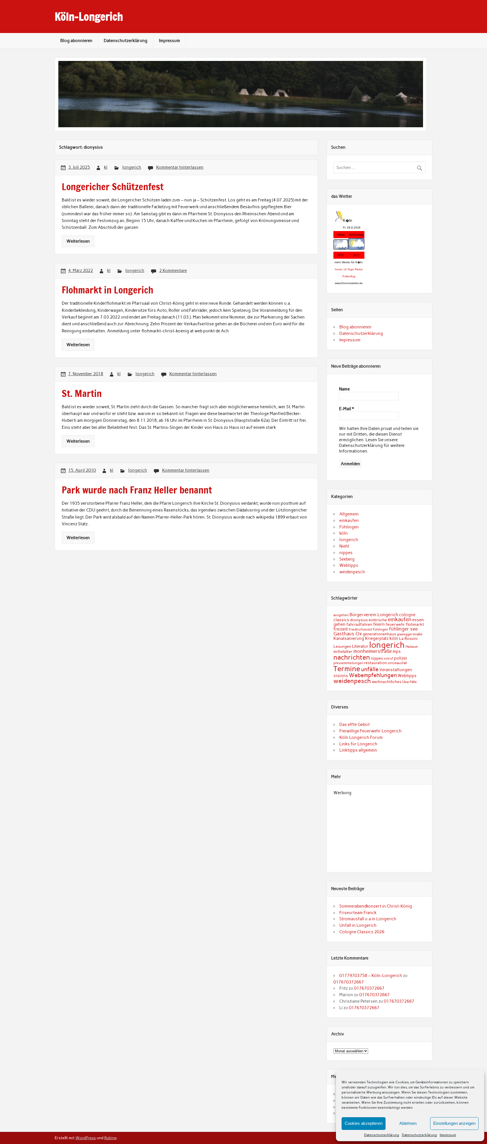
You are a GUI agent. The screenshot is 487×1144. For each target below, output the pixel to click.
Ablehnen (408, 1123)
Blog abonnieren (76, 40)
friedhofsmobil (360, 629)
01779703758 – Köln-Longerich (370, 975)
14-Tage (348, 269)
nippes (346, 552)
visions (340, 675)
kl (105, 167)
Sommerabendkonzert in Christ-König (375, 906)
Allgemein (349, 514)
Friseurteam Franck (358, 912)
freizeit (340, 629)
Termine (346, 668)
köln (343, 533)
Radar (359, 269)
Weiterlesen (78, 241)
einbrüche (378, 620)
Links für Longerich (358, 743)
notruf (388, 658)
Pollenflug (348, 276)
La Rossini (408, 638)
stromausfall (397, 663)
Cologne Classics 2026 (361, 931)
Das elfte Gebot (354, 724)
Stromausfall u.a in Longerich (367, 918)
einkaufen (349, 520)
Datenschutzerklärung (381, 1135)
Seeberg (347, 559)
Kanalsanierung (348, 638)
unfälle (369, 669)
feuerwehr (395, 624)
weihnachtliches (386, 681)
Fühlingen (349, 527)
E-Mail (346, 408)
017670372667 (348, 982)
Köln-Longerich (89, 16)
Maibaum (412, 647)
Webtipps (348, 565)
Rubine (110, 1138)
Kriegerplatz (377, 638)
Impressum (448, 1135)
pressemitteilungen (348, 663)
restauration (375, 662)
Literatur (360, 646)
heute (338, 269)
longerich (131, 167)
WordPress (86, 1138)
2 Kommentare (173, 270)
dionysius (359, 620)
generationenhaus (379, 634)
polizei (400, 658)
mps (397, 651)
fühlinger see (403, 629)
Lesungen (342, 646)
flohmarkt (415, 624)
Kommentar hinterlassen (179, 167)
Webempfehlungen (373, 675)
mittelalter (343, 651)
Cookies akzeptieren (363, 1123)
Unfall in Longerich (358, 925)
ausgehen (341, 615)
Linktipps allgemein (358, 750)
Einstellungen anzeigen (454, 1123)
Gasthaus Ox (347, 633)
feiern (379, 624)
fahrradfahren (359, 624)
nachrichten (351, 657)
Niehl (344, 546)
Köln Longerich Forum (361, 737)
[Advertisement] (379, 830)
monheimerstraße (372, 651)
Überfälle (409, 682)
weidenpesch (352, 571)
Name (344, 389)
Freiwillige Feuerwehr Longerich (370, 731)
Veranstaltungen (395, 669)
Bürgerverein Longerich (373, 614)
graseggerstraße (409, 634)
